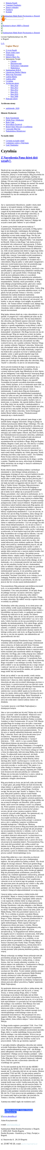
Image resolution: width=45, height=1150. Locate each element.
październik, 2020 (12, 108)
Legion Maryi (12, 46)
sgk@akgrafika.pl (13, 1125)
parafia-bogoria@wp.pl (29, 1144)
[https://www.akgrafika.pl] (9, 1116)
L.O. (3, 43)
